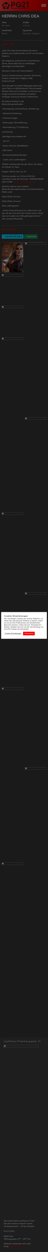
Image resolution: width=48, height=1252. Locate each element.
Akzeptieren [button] (28, 633)
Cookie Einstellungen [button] (13, 633)
